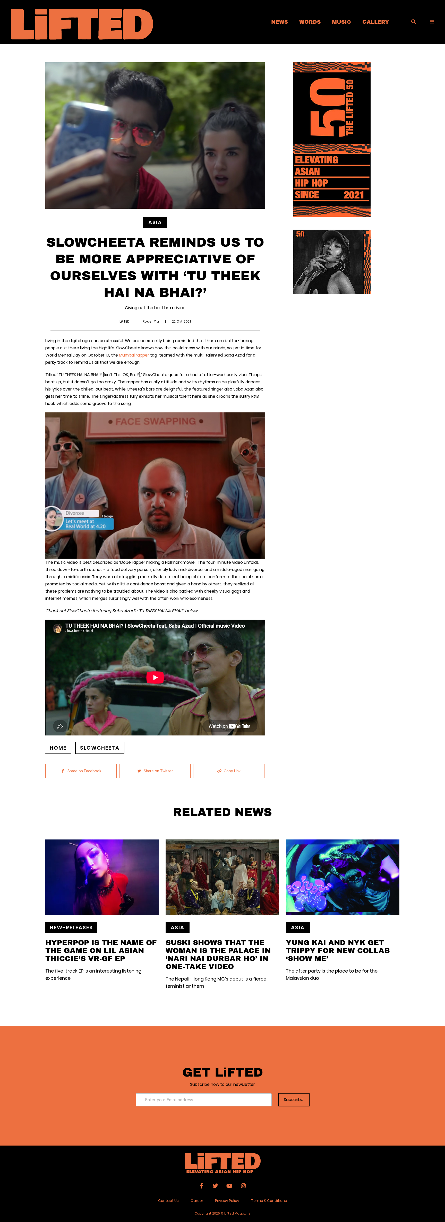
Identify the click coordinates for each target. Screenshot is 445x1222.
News (279, 21)
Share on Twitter (158, 771)
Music (341, 21)
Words (310, 21)
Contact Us (168, 1200)
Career (197, 1200)
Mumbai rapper (134, 355)
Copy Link (232, 771)
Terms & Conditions (269, 1200)
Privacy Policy (227, 1200)
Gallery (375, 21)
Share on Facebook (84, 771)
